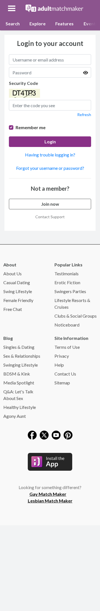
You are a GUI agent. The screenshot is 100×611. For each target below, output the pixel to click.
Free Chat (12, 309)
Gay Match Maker (47, 494)
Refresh (84, 114)
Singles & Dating (18, 347)
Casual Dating (16, 282)
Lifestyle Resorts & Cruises (72, 304)
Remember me (31, 127)
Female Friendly (18, 300)
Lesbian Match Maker (50, 500)
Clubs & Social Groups (75, 315)
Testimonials (66, 273)
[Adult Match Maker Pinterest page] (68, 434)
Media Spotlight (18, 382)
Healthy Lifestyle (19, 407)
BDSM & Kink (16, 373)
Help (59, 364)
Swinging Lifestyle (20, 364)
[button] (12, 8)
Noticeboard (66, 324)
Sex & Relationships (21, 356)
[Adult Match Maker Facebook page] (32, 434)
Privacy (61, 356)
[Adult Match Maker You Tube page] (56, 434)
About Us (12, 273)
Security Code (23, 83)
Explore (37, 23)
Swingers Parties (70, 291)
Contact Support (50, 216)
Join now (50, 204)
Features (64, 23)
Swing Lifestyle (17, 291)
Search (13, 23)
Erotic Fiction (67, 282)
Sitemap (62, 382)
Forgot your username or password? (50, 168)
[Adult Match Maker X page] (44, 434)
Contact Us (65, 373)
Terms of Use (67, 347)
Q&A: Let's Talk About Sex (18, 395)
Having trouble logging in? (50, 154)
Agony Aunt (14, 416)
